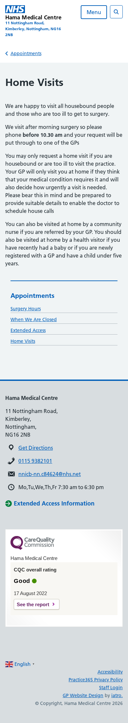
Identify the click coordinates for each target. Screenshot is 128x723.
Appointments (26, 53)
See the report (33, 604)
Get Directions (35, 447)
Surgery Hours (26, 309)
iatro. (117, 695)
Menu (94, 12)
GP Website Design (83, 695)
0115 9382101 (35, 461)
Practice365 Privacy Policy (96, 680)
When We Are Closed (34, 319)
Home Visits (23, 341)
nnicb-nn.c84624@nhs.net (49, 474)
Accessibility (110, 672)
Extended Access (28, 330)
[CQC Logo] (32, 548)
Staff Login (111, 688)
